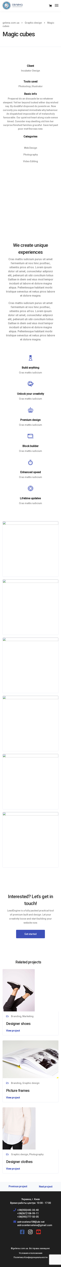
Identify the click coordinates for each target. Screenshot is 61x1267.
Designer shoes (18, 1024)
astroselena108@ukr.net (30, 1221)
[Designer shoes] (19, 990)
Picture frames (18, 1090)
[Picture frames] (30, 1059)
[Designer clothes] (19, 1128)
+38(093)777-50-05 (28, 1216)
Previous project (18, 1186)
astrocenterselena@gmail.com (34, 1225)
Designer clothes (19, 1162)
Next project (45, 1186)
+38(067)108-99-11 (28, 1213)
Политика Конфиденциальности (30, 1257)
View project (13, 1030)
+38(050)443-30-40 (28, 1210)
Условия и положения (30, 1253)
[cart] (50, 6)
